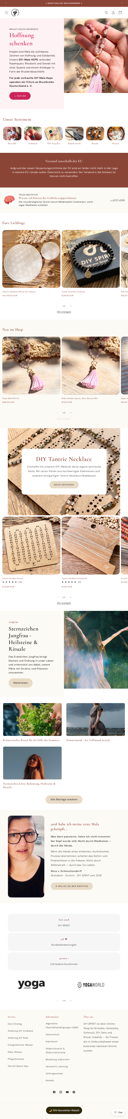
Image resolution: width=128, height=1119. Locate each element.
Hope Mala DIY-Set (10, 398)
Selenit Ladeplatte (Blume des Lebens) (18, 291)
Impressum (52, 1041)
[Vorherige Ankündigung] (6, 3)
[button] (6, 12)
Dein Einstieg (15, 1023)
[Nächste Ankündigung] (121, 3)
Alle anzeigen (64, 311)
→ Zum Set (20, 95)
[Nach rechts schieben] (70, 306)
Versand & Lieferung (57, 1066)
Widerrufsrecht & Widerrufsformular (56, 1050)
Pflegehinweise (16, 1059)
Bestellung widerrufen (58, 1059)
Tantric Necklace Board (12, 578)
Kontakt (50, 1080)
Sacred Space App (18, 1066)
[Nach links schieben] (57, 306)
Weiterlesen (20, 682)
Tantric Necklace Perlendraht (74, 578)
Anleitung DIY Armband (20, 1030)
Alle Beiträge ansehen (64, 799)
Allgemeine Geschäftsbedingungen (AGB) (62, 1025)
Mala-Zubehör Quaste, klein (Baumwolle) (80, 398)
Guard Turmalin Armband (73, 291)
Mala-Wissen (15, 1052)
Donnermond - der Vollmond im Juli (88, 740)
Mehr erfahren (64, 484)
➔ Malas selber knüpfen (71, 886)
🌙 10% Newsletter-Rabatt (64, 1110)
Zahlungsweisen (54, 1073)
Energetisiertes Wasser (20, 1044)
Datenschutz (52, 1034)
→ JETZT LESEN (117, 200)
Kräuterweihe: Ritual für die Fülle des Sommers (31, 740)
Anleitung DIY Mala (18, 1037)
